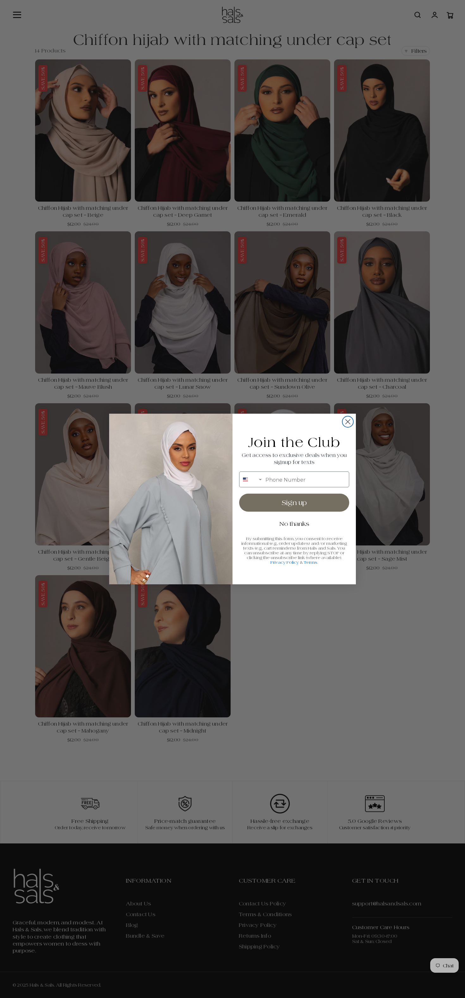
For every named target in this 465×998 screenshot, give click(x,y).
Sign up (294, 503)
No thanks (294, 523)
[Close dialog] (347, 421)
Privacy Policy (284, 562)
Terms (310, 562)
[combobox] (250, 479)
